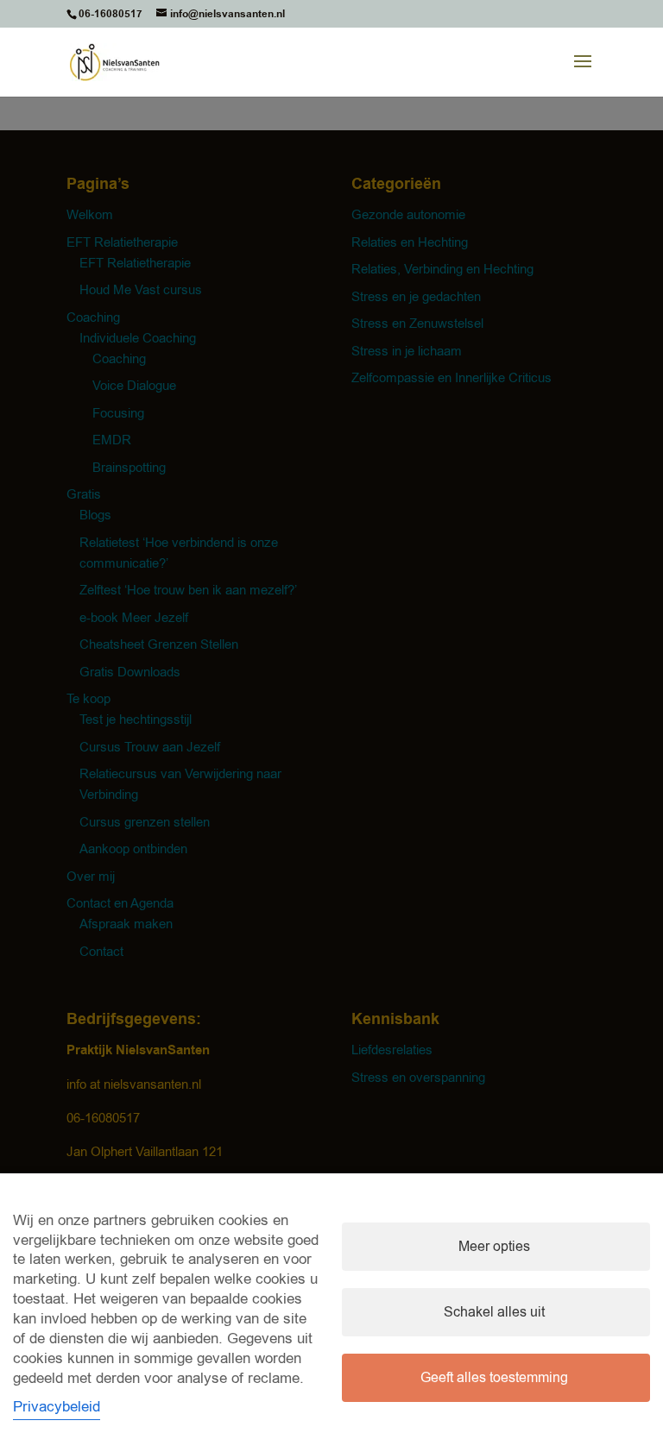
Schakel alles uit (494, 1312)
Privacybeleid (56, 1407)
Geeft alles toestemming (494, 1377)
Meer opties (494, 1246)
